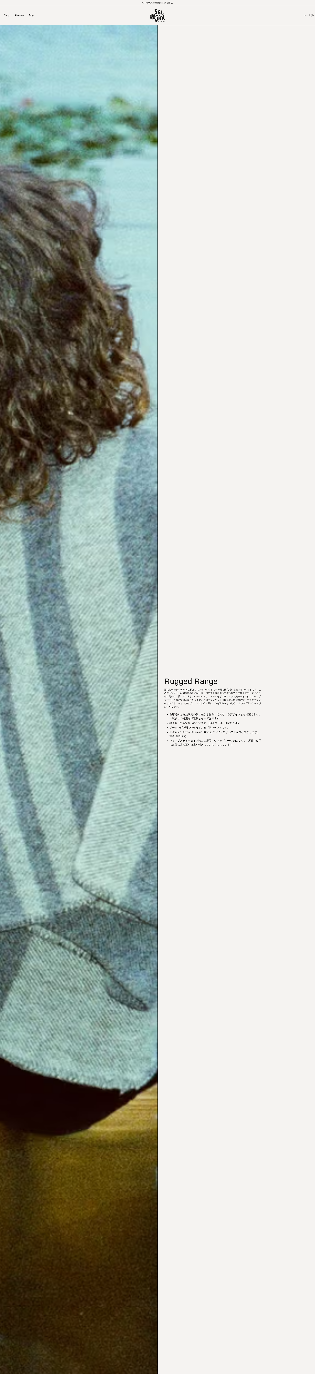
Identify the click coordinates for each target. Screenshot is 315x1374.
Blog (31, 15)
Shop (6, 15)
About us (19, 15)
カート (309, 15)
